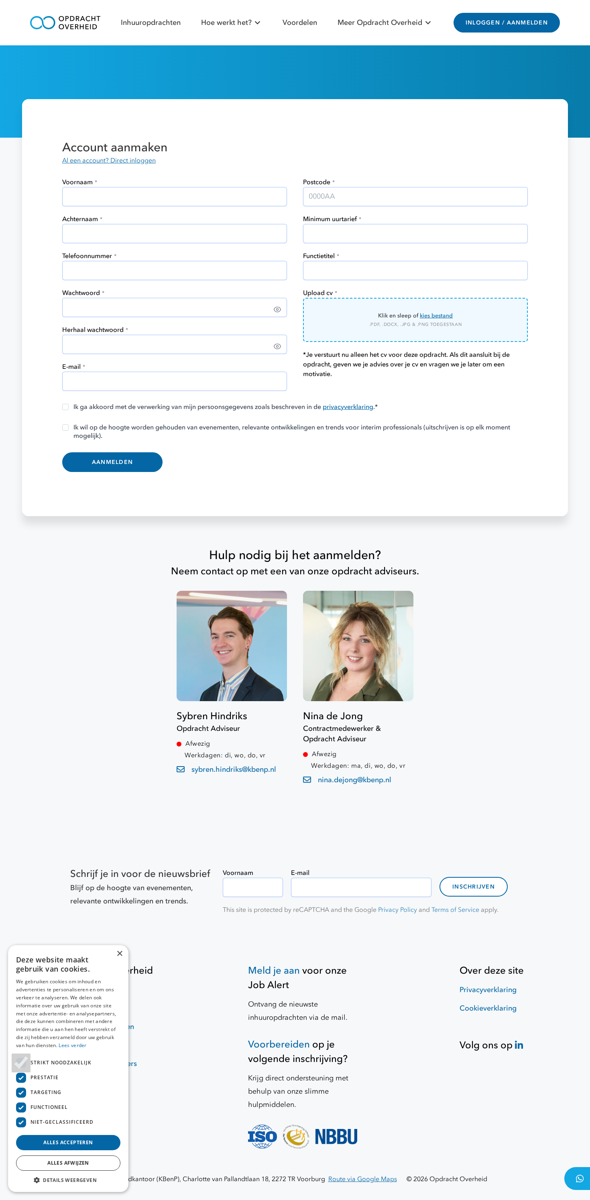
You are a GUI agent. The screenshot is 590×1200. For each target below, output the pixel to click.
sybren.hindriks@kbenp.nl (233, 770)
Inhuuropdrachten (151, 23)
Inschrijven (473, 887)
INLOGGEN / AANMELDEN (507, 22)
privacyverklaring (348, 407)
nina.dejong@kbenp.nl (354, 780)
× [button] (119, 954)
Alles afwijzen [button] (68, 1162)
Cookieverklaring (488, 1008)
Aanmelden (112, 462)
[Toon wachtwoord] (277, 309)
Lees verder (72, 1045)
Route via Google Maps (362, 1179)
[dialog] (68, 1068)
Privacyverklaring (488, 990)
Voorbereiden (279, 1044)
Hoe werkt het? (226, 23)
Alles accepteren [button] (68, 1142)
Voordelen (300, 23)
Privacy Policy (397, 909)
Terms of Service (455, 909)
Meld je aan (274, 970)
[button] (68, 1180)
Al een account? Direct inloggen (109, 160)
